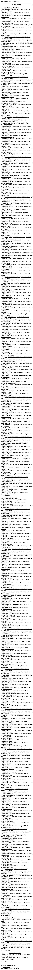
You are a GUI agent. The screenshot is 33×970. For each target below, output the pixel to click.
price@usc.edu (6, 967)
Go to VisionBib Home (6, 1)
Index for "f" (4, 962)
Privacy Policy (15, 1)
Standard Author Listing (13, 7)
